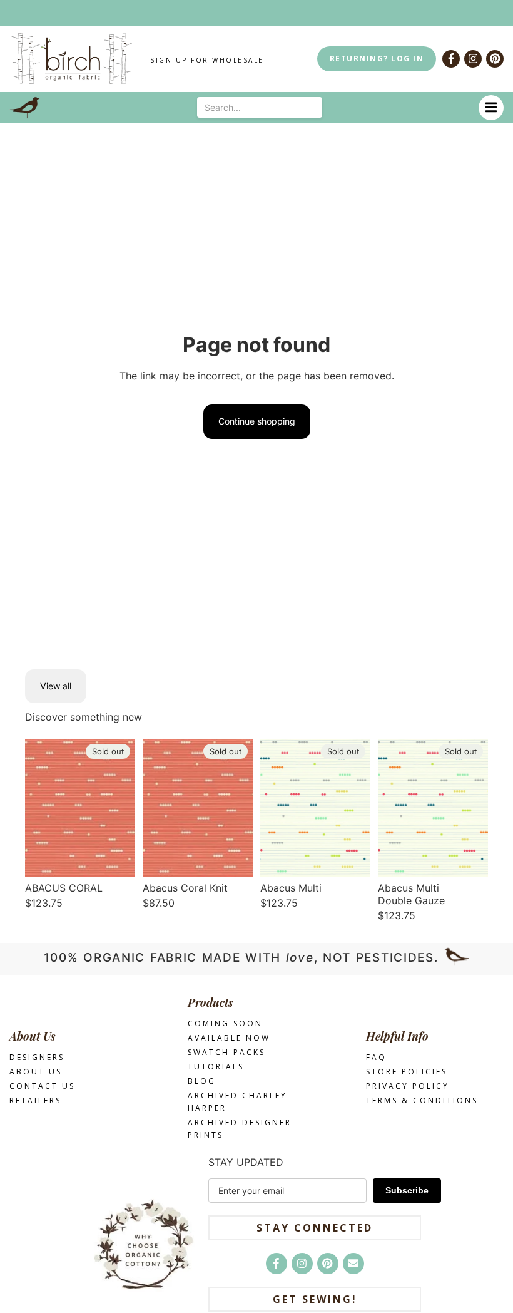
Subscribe (407, 1190)
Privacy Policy (407, 1086)
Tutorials (216, 1066)
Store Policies (406, 1071)
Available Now (229, 1037)
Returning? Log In (377, 58)
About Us (35, 1071)
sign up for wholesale (207, 60)
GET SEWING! (315, 1299)
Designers (36, 1057)
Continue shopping (256, 421)
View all (55, 686)
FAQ (376, 1057)
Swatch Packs (226, 1052)
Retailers (35, 1100)
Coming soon (225, 1023)
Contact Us (42, 1086)
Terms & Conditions (422, 1100)
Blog (202, 1081)
